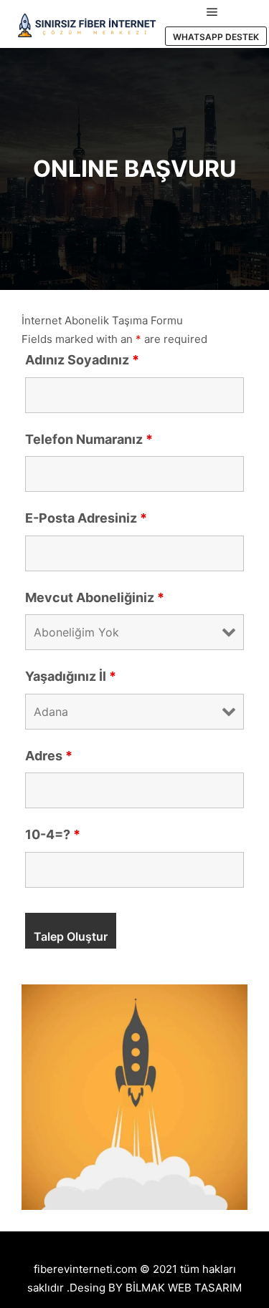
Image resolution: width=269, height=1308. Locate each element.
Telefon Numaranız (89, 439)
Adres (48, 755)
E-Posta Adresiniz (86, 517)
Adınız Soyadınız (82, 359)
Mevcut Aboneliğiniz (94, 597)
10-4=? (52, 834)
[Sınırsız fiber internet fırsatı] (86, 24)
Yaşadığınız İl (70, 676)
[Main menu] (212, 12)
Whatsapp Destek (216, 37)
